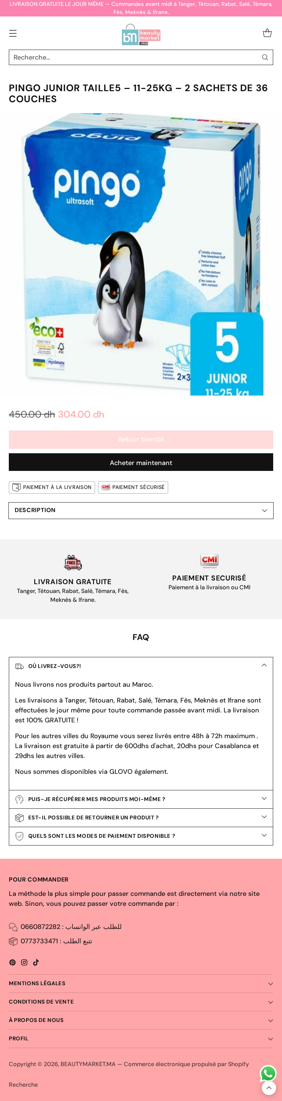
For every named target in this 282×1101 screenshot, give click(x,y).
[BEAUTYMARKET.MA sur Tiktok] (36, 964)
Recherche (23, 1085)
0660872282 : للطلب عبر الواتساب (71, 926)
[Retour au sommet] (269, 1088)
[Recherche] (265, 57)
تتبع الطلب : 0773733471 (56, 941)
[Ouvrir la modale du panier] (267, 33)
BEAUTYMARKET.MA (88, 1064)
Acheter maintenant (141, 462)
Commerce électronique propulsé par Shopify (186, 1064)
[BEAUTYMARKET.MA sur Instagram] (24, 964)
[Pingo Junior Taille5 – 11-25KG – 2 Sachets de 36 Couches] (141, 254)
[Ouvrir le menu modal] (12, 33)
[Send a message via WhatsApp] (268, 1074)
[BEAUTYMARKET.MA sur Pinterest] (12, 964)
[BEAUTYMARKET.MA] (141, 33)
